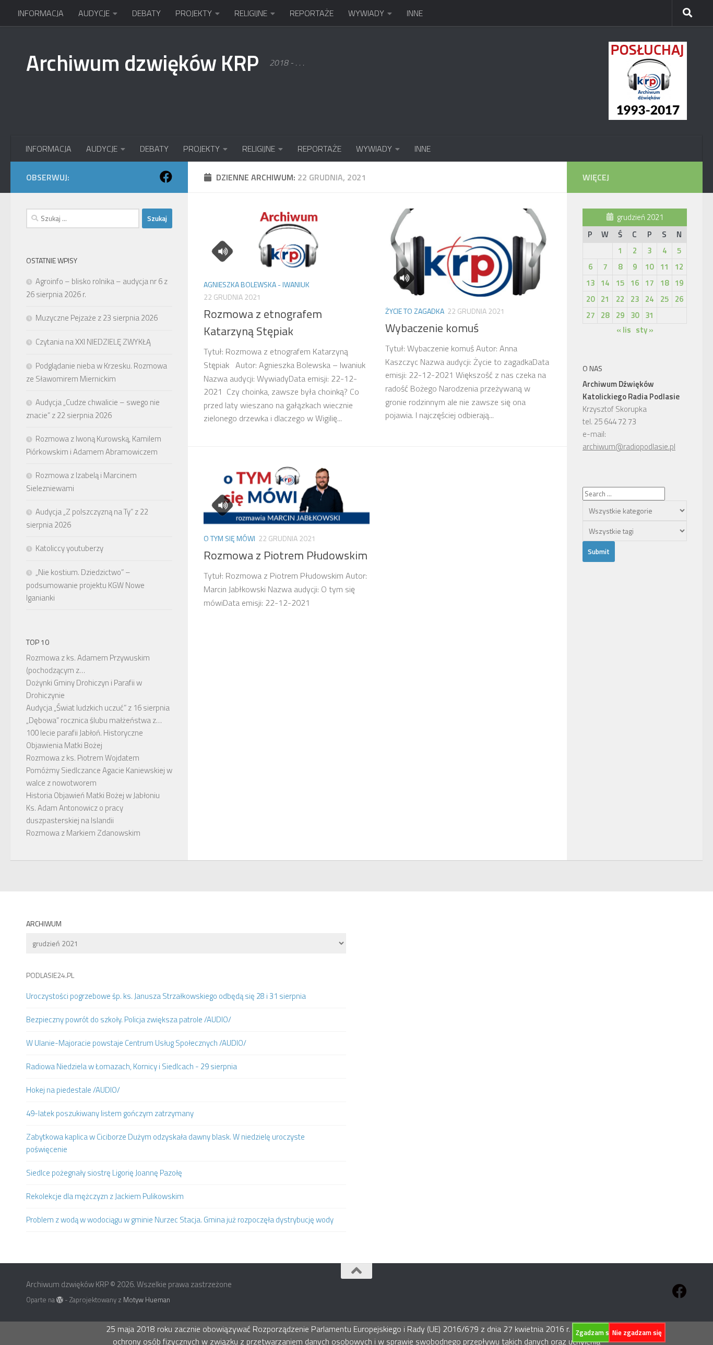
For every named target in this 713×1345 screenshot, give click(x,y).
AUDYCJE (94, 13)
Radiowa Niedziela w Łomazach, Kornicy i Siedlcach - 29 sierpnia (131, 1066)
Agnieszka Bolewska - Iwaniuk (257, 284)
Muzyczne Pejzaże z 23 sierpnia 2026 (96, 318)
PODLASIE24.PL (50, 975)
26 (679, 299)
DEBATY (146, 13)
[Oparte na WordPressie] (59, 1300)
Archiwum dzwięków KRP (142, 62)
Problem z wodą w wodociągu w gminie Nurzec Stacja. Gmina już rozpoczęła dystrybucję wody (180, 1220)
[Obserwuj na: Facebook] (166, 176)
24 (649, 299)
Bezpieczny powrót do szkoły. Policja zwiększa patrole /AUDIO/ (128, 1019)
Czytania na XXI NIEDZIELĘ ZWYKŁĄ (93, 342)
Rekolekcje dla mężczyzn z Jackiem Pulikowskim (105, 1196)
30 (635, 315)
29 (620, 315)
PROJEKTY (193, 13)
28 (605, 315)
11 (664, 267)
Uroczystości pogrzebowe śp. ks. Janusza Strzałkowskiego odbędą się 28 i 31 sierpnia (166, 996)
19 (679, 283)
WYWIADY (366, 13)
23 (635, 299)
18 (664, 283)
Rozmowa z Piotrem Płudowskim (285, 555)
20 (590, 299)
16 (635, 283)
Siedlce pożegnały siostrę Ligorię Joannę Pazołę (104, 1173)
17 (649, 283)
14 (605, 283)
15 (620, 283)
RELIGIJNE (250, 13)
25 (664, 299)
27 (590, 315)
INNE (415, 13)
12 (679, 267)
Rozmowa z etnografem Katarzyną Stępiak (263, 322)
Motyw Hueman (146, 1299)
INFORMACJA (41, 13)
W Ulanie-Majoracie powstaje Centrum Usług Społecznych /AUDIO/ (136, 1043)
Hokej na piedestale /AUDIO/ (73, 1090)
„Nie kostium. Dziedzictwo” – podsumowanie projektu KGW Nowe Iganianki (85, 585)
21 (605, 299)
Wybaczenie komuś (432, 328)
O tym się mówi (229, 538)
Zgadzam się (595, 1332)
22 (620, 299)
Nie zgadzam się (637, 1332)
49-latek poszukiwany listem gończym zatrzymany (110, 1113)
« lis (623, 330)
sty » (644, 330)
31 (649, 315)
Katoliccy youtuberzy (69, 548)
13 (590, 283)
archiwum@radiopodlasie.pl (629, 447)
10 (649, 267)
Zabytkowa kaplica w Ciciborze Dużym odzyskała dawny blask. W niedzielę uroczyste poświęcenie (165, 1143)
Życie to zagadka (414, 310)
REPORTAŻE (312, 13)
